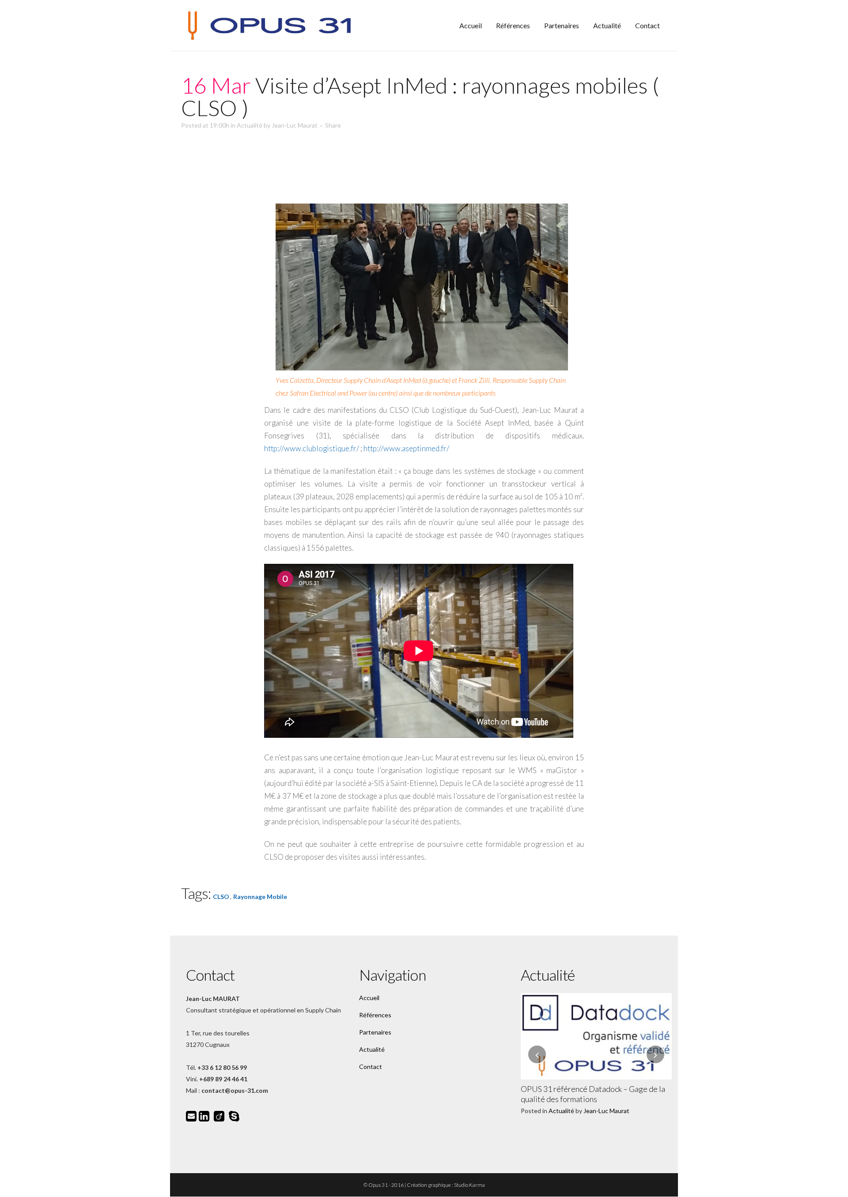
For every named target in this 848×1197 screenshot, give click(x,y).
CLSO (221, 896)
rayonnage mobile (260, 896)
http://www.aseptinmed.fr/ (406, 448)
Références (375, 1015)
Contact (370, 1066)
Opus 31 (378, 1185)
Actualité (249, 125)
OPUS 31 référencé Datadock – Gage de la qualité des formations (593, 1094)
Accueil (369, 997)
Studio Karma (469, 1185)
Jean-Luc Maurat (295, 125)
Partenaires (375, 1032)
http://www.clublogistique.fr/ (311, 448)
